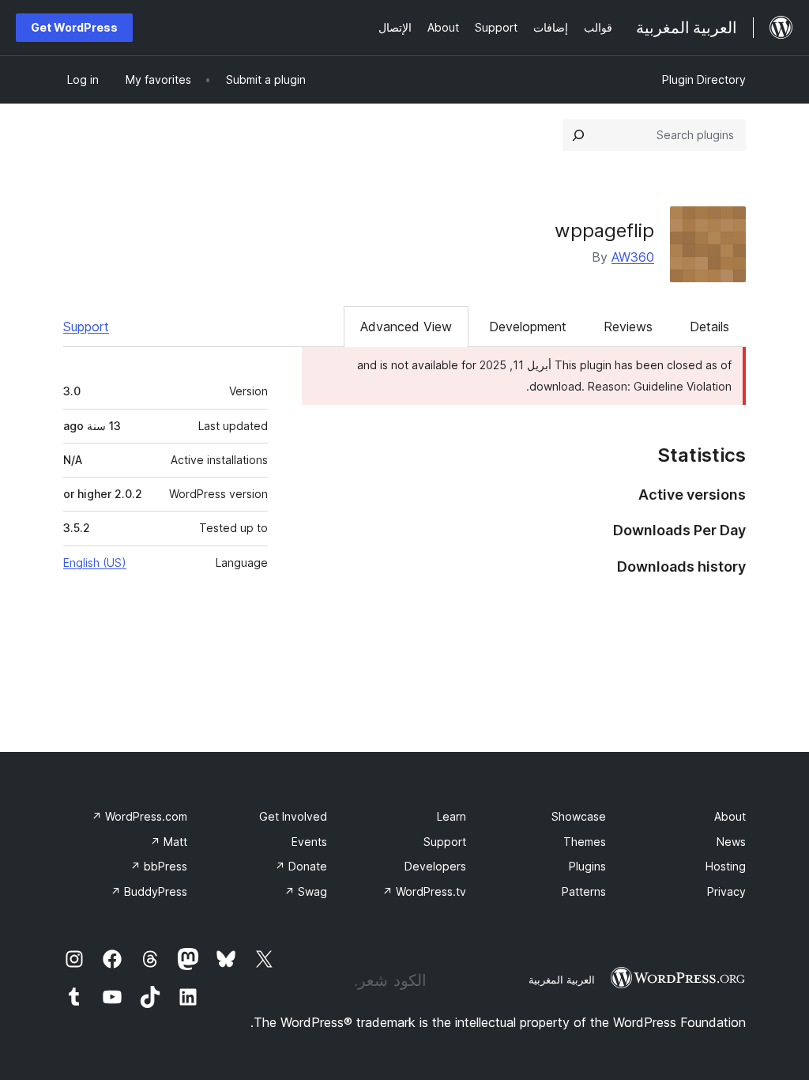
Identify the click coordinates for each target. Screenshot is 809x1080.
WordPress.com (139, 816)
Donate (301, 866)
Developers (435, 866)
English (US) (94, 562)
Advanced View (406, 326)
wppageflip (604, 230)
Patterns (584, 891)
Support (86, 326)
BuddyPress (149, 891)
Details (709, 326)
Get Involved (293, 816)
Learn (451, 816)
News (731, 841)
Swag (305, 891)
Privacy (726, 891)
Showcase (578, 816)
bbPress (158, 866)
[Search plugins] (578, 135)
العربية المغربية (562, 979)
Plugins (587, 866)
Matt (168, 841)
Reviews (628, 326)
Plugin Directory (704, 79)
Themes (584, 841)
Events (309, 841)
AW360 (632, 257)
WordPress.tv (424, 891)
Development (527, 326)
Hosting (726, 866)
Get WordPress (74, 27)
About (730, 816)
